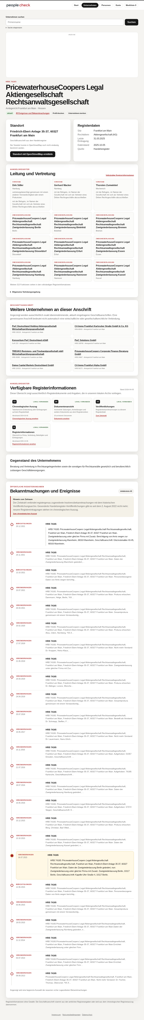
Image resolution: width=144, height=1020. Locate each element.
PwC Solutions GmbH (85, 340)
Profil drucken (58, 113)
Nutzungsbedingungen (71, 1015)
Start (76, 5)
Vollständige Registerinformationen (120, 175)
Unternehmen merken (77, 113)
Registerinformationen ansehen (24, 444)
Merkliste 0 (131, 5)
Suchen (131, 22)
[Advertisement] (72, 56)
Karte (118, 5)
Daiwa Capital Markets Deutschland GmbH (33, 365)
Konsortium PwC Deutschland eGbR (30, 340)
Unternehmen (90, 5)
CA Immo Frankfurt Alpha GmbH (90, 365)
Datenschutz (87, 1015)
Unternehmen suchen (15, 17)
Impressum (56, 1015)
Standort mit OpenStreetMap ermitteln (33, 154)
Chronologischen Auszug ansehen (25, 418)
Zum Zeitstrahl (101, 415)
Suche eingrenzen (15, 28)
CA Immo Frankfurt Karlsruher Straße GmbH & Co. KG (101, 326)
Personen (106, 5)
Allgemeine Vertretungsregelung (26, 292)
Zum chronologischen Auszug (25, 514)
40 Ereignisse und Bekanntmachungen (33, 113)
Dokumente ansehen (61, 418)
